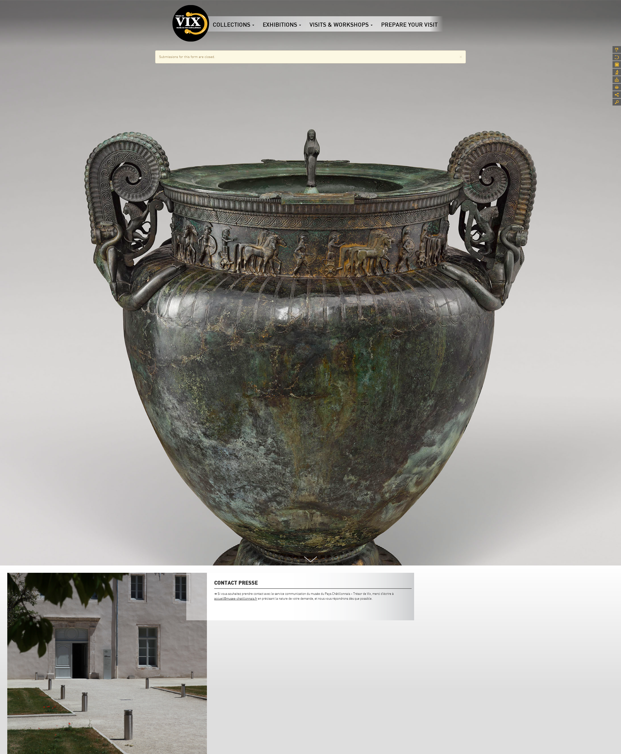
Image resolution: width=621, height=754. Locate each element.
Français (617, 49)
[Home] (190, 23)
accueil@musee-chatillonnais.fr (235, 598)
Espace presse (617, 79)
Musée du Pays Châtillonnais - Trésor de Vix (209, 11)
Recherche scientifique (617, 72)
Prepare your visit (409, 24)
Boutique (617, 87)
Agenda (617, 64)
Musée (617, 57)
